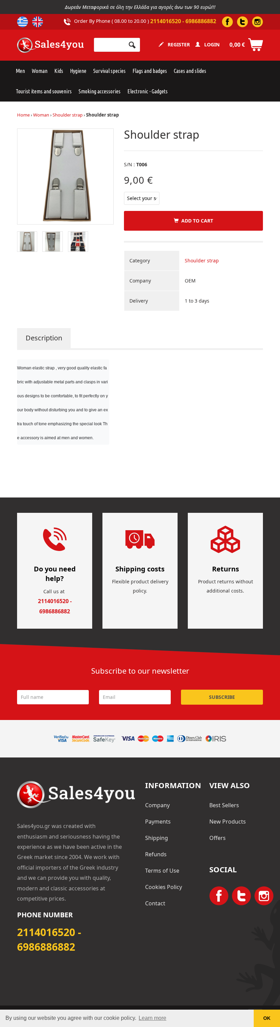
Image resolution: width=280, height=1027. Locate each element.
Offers (217, 838)
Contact (155, 903)
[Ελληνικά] (22, 21)
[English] (37, 21)
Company (157, 805)
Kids (58, 71)
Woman (39, 71)
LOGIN (210, 44)
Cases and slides (190, 71)
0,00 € (237, 44)
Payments (158, 821)
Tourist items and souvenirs (44, 91)
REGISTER (177, 44)
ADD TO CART (196, 220)
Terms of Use (162, 870)
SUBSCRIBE (222, 697)
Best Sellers (224, 805)
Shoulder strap (68, 115)
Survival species (109, 71)
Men (20, 71)
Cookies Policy (163, 887)
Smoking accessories (100, 91)
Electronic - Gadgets (147, 91)
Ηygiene (78, 71)
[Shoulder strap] (65, 176)
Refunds (156, 854)
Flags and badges (149, 71)
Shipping (156, 838)
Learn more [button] (152, 1018)
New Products (227, 821)
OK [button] (266, 1018)
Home (23, 115)
